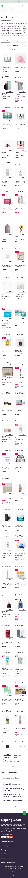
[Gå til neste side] (24, 746)
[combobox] (14, 9)
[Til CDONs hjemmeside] (2, 5)
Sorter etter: (8, 45)
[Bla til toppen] (24, 813)
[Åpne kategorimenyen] (25, 5)
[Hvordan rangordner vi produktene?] (3, 45)
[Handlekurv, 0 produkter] (22, 5)
